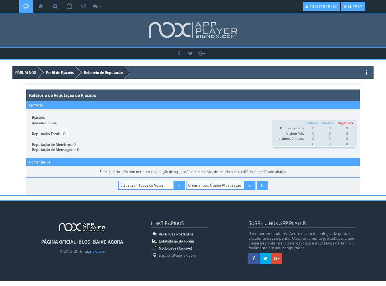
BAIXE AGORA (108, 241)
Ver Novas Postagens (176, 234)
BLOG (84, 241)
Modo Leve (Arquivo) (175, 248)
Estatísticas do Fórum (176, 241)
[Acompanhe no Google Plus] (201, 54)
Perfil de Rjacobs (60, 72)
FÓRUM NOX (25, 72)
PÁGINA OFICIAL (58, 241)
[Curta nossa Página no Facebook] (179, 54)
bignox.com (93, 251)
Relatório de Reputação (103, 72)
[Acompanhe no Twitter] (190, 54)
